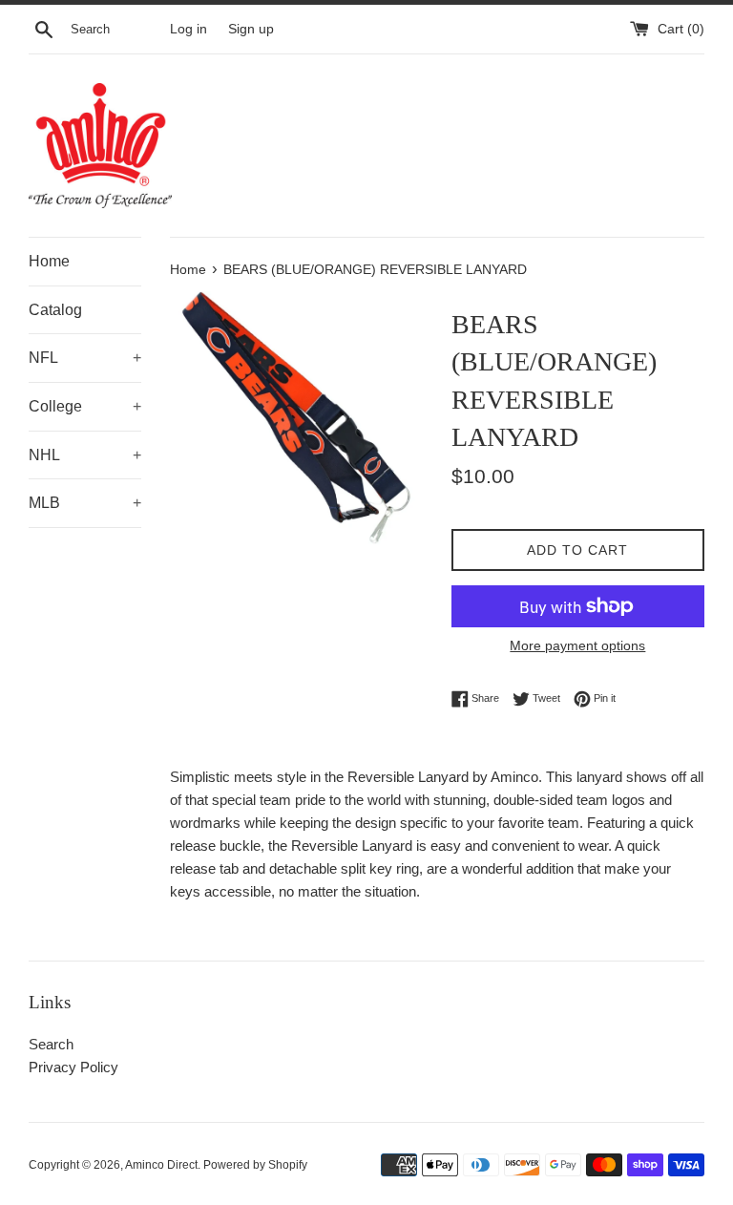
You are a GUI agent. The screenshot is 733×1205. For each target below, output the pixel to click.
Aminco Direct (161, 1165)
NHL (85, 455)
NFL (85, 357)
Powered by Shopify (255, 1165)
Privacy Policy (73, 1067)
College (85, 406)
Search (51, 1044)
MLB (85, 503)
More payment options (577, 645)
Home (49, 261)
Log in (188, 29)
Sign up (251, 29)
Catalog (55, 310)
